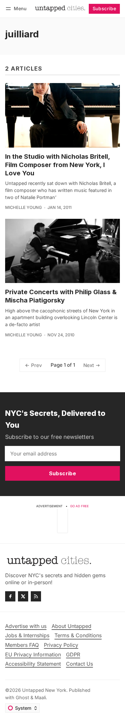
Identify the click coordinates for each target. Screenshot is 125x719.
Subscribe (104, 8)
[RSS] (36, 596)
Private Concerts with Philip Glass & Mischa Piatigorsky (61, 296)
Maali (40, 697)
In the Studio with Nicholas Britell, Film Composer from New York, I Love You (57, 165)
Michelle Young (23, 207)
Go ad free (79, 506)
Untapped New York (44, 690)
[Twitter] (23, 596)
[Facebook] (10, 596)
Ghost (22, 697)
